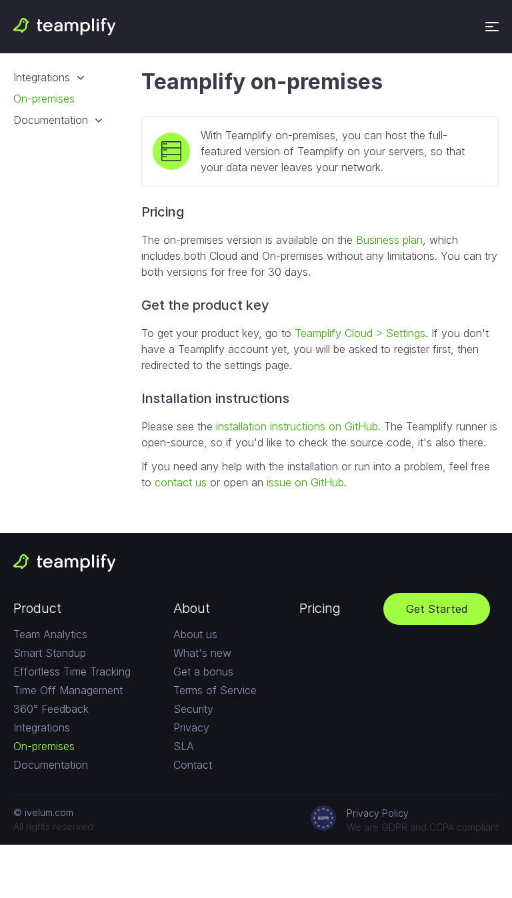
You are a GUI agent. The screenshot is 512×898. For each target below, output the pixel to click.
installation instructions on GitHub (297, 426)
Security (193, 708)
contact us (181, 482)
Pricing (162, 212)
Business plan (389, 239)
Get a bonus (203, 671)
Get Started (436, 609)
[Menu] (492, 26)
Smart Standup (49, 653)
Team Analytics (50, 634)
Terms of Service (215, 690)
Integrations (41, 77)
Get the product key (205, 305)
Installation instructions (215, 398)
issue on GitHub (305, 482)
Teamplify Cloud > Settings (360, 333)
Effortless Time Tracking (72, 671)
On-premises (44, 98)
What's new (202, 653)
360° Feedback (51, 708)
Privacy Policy (378, 813)
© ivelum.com (43, 812)
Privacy (191, 727)
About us (195, 634)
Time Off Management (68, 690)
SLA (183, 746)
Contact (192, 764)
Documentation (50, 120)
